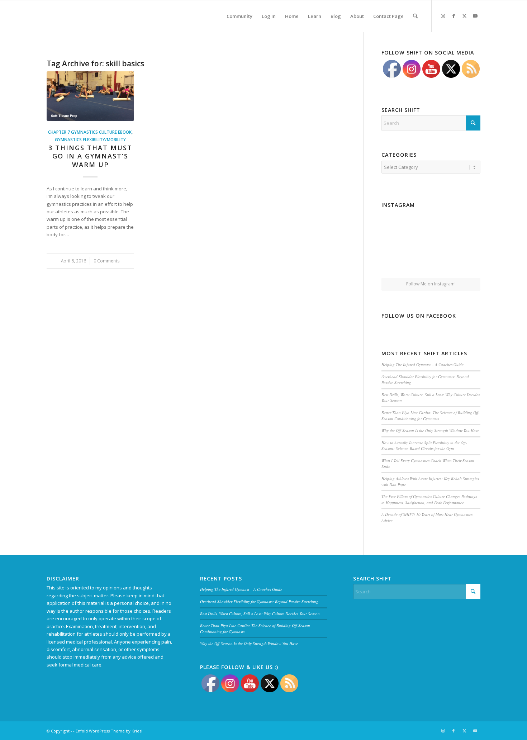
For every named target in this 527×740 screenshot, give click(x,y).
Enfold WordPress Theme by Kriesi (109, 731)
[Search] (415, 16)
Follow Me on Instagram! (431, 284)
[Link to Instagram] (442, 15)
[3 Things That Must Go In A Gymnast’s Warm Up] (90, 95)
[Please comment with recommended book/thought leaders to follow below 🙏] (397, 227)
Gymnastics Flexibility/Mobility (90, 139)
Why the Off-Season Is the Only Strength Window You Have (430, 430)
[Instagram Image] (431, 227)
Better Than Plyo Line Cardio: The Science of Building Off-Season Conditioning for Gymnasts (430, 415)
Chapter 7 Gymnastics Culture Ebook (90, 132)
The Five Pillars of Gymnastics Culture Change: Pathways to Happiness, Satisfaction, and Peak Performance (429, 499)
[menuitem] (239, 16)
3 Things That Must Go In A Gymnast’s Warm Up (90, 156)
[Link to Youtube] (475, 15)
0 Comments (107, 261)
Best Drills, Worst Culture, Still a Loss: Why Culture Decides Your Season (260, 613)
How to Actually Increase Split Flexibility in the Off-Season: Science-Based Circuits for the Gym (424, 445)
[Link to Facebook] (453, 15)
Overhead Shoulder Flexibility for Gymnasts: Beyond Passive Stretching (259, 601)
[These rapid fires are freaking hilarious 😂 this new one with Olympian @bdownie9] (464, 227)
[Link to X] (464, 15)
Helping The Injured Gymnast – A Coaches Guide (422, 364)
